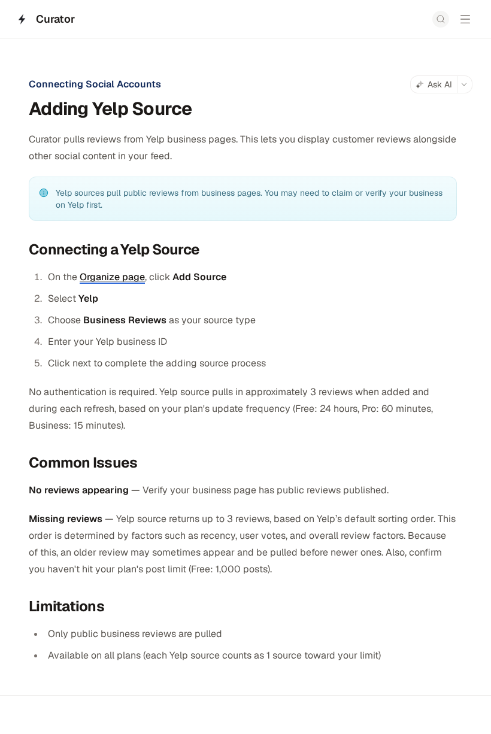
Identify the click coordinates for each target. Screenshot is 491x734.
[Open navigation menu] (465, 19)
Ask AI (440, 84)
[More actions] (464, 84)
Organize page (112, 277)
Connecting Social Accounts (95, 84)
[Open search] (440, 19)
